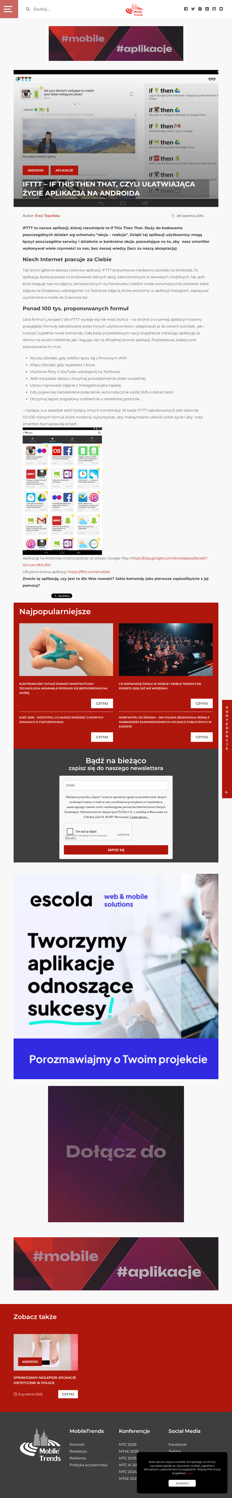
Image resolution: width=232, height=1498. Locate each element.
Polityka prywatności (89, 1465)
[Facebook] (186, 9)
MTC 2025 (127, 1458)
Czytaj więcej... (139, 817)
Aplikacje (64, 170)
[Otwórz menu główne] (9, 9)
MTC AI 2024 (130, 1465)
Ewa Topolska (47, 216)
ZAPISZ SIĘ (116, 850)
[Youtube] (214, 9)
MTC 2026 (128, 1444)
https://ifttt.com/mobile (89, 572)
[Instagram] (200, 9)
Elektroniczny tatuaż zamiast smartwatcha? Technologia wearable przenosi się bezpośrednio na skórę (63, 688)
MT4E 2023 (129, 1478)
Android (36, 170)
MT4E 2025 (129, 1451)
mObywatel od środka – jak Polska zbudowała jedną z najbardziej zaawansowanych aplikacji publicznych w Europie (165, 722)
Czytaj (102, 703)
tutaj (189, 1473)
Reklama (78, 1458)
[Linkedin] (207, 9)
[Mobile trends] (134, 8)
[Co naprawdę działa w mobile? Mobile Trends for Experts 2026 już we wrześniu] (166, 649)
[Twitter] (193, 9)
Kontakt (77, 1444)
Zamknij (182, 1483)
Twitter (175, 1451)
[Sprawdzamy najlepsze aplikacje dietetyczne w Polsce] (46, 1352)
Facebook (178, 1444)
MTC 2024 (128, 1472)
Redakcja (78, 1451)
